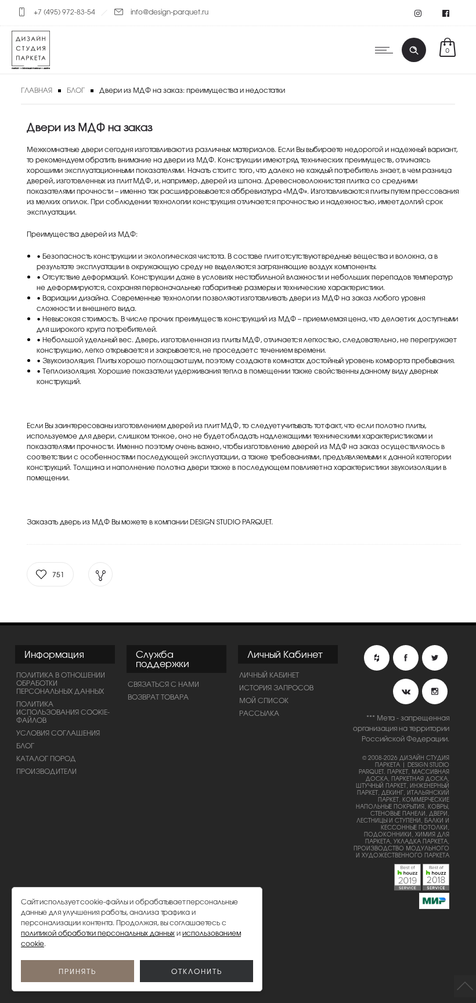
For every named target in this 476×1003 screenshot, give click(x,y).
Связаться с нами (163, 684)
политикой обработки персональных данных (98, 933)
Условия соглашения (58, 732)
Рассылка (259, 713)
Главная (36, 90)
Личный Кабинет (269, 674)
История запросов (276, 687)
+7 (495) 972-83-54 (64, 11)
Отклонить (196, 971)
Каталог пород (46, 758)
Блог (76, 90)
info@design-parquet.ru (169, 11)
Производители (46, 771)
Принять (77, 971)
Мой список (264, 700)
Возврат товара (158, 696)
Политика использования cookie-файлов (63, 711)
